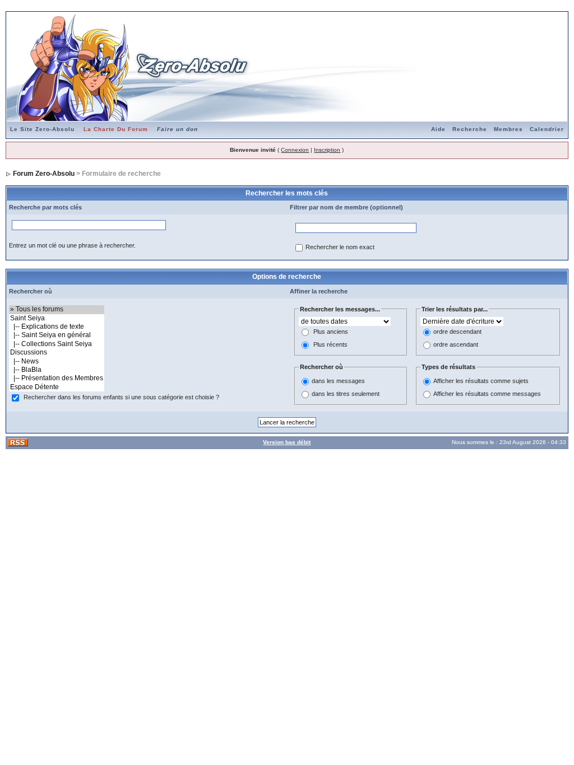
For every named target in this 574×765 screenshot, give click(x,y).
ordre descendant (457, 332)
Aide (438, 129)
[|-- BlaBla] (56, 370)
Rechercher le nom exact (339, 247)
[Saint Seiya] (56, 318)
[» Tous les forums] (56, 309)
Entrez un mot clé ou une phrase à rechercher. (72, 245)
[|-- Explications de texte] (56, 327)
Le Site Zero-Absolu (42, 129)
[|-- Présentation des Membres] (56, 378)
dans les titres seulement (345, 393)
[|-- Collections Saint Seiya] (56, 344)
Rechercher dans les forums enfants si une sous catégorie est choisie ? (121, 397)
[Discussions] (56, 352)
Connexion (295, 150)
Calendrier (547, 129)
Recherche (469, 129)
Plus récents (330, 345)
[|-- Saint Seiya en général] (56, 335)
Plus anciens (330, 332)
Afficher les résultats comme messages (487, 393)
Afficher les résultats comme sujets (481, 380)
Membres (508, 129)
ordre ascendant (455, 345)
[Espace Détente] (56, 387)
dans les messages (338, 380)
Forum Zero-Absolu (44, 174)
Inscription (327, 150)
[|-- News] (56, 361)
